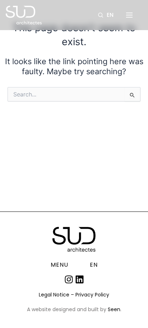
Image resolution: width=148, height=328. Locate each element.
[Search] (100, 15)
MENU (59, 265)
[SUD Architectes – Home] (24, 15)
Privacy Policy (92, 294)
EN (110, 15)
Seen (114, 309)
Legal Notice (54, 294)
